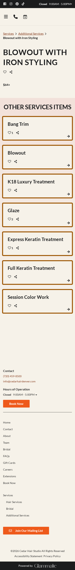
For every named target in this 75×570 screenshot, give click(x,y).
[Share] (12, 72)
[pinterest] (18, 4)
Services (8, 33)
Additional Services (31, 33)
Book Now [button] (16, 403)
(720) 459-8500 (12, 376)
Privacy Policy (52, 556)
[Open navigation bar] (5, 16)
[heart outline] (5, 72)
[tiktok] (24, 4)
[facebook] (6, 4)
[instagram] (12, 4)
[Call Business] (15, 16)
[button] (25, 17)
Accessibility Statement (28, 556)
